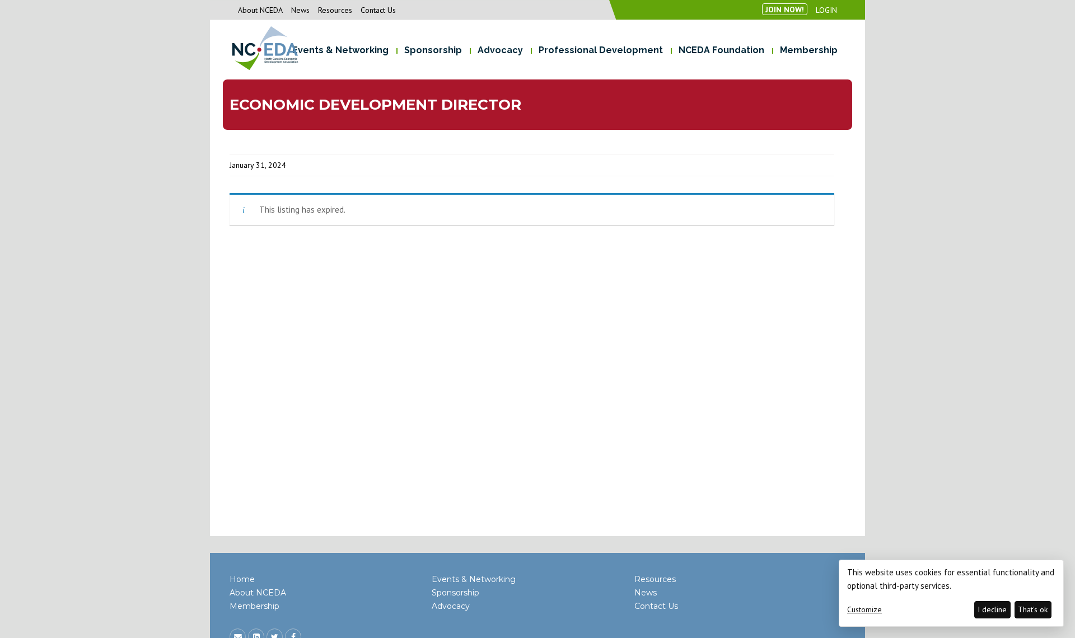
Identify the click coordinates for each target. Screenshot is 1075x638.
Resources (335, 10)
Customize (864, 609)
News (300, 10)
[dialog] (951, 593)
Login (826, 10)
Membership (254, 606)
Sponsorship (455, 593)
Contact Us (378, 10)
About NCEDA (260, 10)
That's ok (1033, 609)
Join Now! (784, 9)
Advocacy (451, 606)
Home (242, 579)
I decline (992, 609)
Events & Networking (474, 579)
